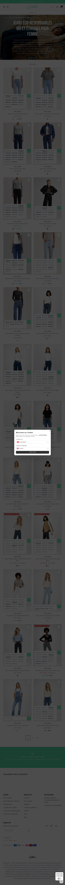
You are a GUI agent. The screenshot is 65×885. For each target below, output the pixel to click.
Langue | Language (21, 445)
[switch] (59, 879)
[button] (32, 442)
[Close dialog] (49, 431)
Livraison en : (19, 439)
